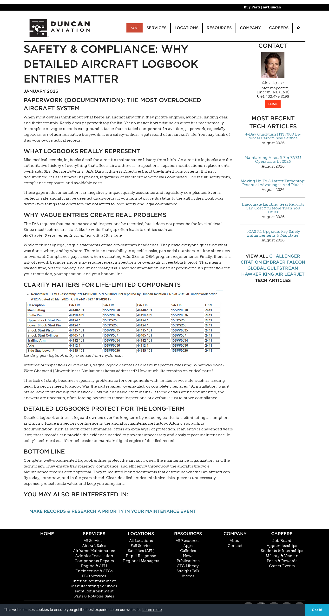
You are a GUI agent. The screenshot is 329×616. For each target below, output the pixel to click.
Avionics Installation (94, 556)
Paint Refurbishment (94, 591)
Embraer (274, 262)
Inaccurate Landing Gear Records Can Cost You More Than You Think (273, 208)
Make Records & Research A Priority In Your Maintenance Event (112, 511)
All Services (94, 541)
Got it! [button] (317, 610)
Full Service (141, 546)
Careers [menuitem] (279, 28)
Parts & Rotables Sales (94, 596)
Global (256, 268)
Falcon (296, 262)
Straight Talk (188, 571)
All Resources (188, 541)
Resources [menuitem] (219, 28)
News (188, 556)
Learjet (294, 274)
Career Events (282, 566)
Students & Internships (282, 551)
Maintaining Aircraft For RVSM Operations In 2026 (272, 159)
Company (235, 533)
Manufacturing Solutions (94, 586)
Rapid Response (141, 556)
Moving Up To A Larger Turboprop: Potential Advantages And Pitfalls (273, 183)
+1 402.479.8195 (274, 96)
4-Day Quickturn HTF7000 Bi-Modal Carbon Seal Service (273, 136)
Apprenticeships (282, 546)
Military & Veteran (282, 556)
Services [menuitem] (156, 28)
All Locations (141, 541)
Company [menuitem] (250, 28)
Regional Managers (141, 561)
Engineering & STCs (94, 571)
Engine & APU (94, 566)
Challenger (284, 256)
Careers (282, 533)
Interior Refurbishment (94, 581)
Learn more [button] (152, 610)
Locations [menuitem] (186, 28)
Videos (188, 576)
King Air (273, 274)
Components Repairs (94, 561)
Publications (188, 561)
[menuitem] (298, 28)
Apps (188, 546)
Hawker (251, 274)
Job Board (281, 541)
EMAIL (272, 104)
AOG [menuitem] (134, 28)
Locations (141, 533)
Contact (235, 546)
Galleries (188, 551)
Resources (188, 533)
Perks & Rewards (282, 561)
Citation (251, 262)
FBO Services (94, 576)
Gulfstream (282, 268)
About (235, 541)
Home (47, 533)
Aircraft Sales (94, 546)
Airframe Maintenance (94, 551)
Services (94, 533)
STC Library (188, 566)
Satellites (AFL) (141, 551)
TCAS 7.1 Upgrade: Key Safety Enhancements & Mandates (273, 233)
